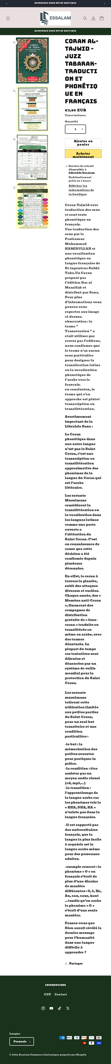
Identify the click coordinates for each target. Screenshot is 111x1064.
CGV (47, 994)
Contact (61, 994)
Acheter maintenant (83, 154)
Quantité (71, 121)
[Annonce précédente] (6, 3)
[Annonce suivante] (104, 3)
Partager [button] (76, 963)
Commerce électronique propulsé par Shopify (58, 1054)
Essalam (24, 1054)
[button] (8, 18)
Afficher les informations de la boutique (81, 190)
